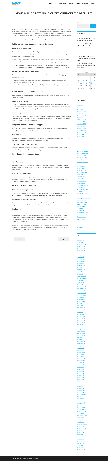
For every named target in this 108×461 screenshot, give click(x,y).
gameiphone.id (81, 248)
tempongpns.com (81, 155)
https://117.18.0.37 (81, 128)
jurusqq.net (80, 113)
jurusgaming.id (81, 333)
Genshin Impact (39, 24)
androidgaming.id (81, 244)
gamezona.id (80, 375)
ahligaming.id (80, 356)
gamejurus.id (80, 371)
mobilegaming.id (81, 295)
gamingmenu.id (81, 322)
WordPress (35, 458)
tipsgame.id (80, 312)
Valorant (49, 24)
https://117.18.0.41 (81, 119)
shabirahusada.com (82, 206)
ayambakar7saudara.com (83, 153)
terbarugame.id (81, 307)
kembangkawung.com (82, 185)
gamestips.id (80, 267)
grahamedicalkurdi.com (83, 215)
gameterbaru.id (81, 269)
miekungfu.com (81, 176)
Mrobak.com (80, 174)
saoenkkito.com (81, 159)
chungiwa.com (80, 187)
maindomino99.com (82, 121)
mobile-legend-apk (58, 24)
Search (79, 22)
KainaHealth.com (81, 204)
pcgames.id (80, 305)
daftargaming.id (81, 407)
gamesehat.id (80, 439)
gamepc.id (79, 252)
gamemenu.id (80, 373)
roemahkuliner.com (82, 157)
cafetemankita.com (82, 179)
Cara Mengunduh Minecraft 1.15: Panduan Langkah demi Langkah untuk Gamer (86, 58)
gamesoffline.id (81, 263)
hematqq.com (80, 134)
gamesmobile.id (81, 261)
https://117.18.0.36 (81, 107)
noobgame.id (80, 443)
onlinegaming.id (81, 301)
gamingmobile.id (81, 278)
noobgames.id (80, 432)
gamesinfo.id (80, 257)
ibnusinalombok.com (82, 212)
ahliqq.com (80, 109)
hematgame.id (80, 388)
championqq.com (81, 130)
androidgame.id (81, 240)
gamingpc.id (80, 284)
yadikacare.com (81, 208)
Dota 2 (33, 24)
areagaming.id (80, 337)
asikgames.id (80, 367)
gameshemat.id (81, 360)
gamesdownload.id (82, 424)
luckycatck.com (81, 166)
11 (81, 83)
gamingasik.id (80, 324)
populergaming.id (81, 411)
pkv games (80, 227)
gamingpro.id (80, 400)
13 (86, 83)
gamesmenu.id (81, 341)
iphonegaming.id (81, 293)
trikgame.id (80, 242)
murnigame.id (80, 377)
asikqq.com (80, 105)
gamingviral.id (80, 398)
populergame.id (81, 449)
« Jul (86, 93)
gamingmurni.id (81, 318)
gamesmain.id (80, 348)
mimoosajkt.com (81, 183)
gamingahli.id (80, 326)
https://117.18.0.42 (81, 115)
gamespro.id (80, 420)
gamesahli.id (80, 350)
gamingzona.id (81, 331)
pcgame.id (79, 303)
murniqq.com (80, 136)
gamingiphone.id (81, 276)
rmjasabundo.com (81, 181)
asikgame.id (80, 386)
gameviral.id (80, 434)
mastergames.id (81, 390)
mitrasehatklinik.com (82, 193)
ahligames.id (80, 362)
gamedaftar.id (80, 436)
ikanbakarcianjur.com (82, 189)
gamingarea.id (80, 329)
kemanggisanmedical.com (84, 198)
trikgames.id (80, 274)
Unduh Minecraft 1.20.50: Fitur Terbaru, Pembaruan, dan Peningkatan (86, 44)
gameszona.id (80, 354)
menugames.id (81, 358)
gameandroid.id (81, 246)
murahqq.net (80, 117)
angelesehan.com (81, 170)
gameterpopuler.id (81, 441)
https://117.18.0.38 (81, 124)
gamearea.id (80, 381)
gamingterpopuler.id (82, 415)
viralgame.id (80, 445)
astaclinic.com (80, 210)
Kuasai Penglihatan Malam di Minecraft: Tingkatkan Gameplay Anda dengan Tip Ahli (86, 65)
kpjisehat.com (80, 191)
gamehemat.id (80, 365)
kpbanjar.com (80, 195)
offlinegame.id (80, 297)
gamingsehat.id (81, 405)
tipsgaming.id (80, 280)
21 (89, 85)
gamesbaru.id (80, 422)
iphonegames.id (81, 250)
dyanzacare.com (81, 217)
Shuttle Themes (22, 458)
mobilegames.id (81, 259)
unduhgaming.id (81, 403)
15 (91, 83)
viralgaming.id (80, 413)
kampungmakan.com (82, 164)
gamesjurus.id (80, 345)
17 (78, 85)
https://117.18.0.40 (81, 132)
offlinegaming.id (81, 299)
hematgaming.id (81, 352)
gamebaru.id (80, 430)
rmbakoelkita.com (81, 168)
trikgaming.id (80, 282)
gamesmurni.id (81, 343)
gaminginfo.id (80, 314)
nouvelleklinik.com (82, 202)
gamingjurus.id (81, 320)
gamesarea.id (80, 379)
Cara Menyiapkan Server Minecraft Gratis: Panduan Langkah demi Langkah (86, 51)
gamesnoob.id (80, 417)
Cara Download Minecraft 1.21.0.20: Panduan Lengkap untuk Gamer (86, 39)
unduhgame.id (80, 447)
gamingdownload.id (82, 394)
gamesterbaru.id (81, 265)
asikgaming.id (80, 339)
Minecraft (45, 24)
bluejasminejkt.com (82, 172)
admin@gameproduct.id (24, 24)
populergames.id (81, 428)
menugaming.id (81, 335)
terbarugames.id (81, 309)
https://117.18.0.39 (81, 111)
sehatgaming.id (81, 409)
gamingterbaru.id (81, 288)
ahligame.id (80, 384)
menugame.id (80, 392)
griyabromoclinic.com (82, 219)
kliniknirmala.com (81, 200)
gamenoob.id (80, 426)
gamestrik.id (80, 271)
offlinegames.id (81, 254)
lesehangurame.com (82, 151)
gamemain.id (80, 369)
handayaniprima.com (82, 162)
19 (83, 85)
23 (94, 85)
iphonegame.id (81, 290)
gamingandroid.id (81, 286)
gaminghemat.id (81, 316)
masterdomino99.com (82, 126)
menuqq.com (80, 138)
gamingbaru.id (80, 396)
